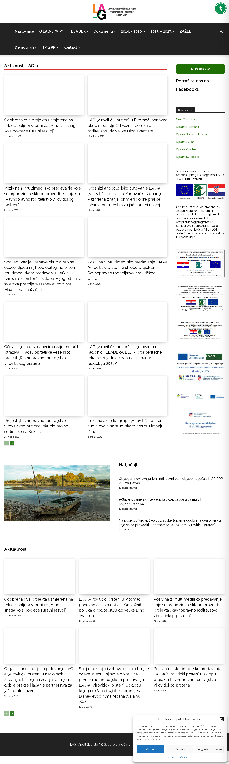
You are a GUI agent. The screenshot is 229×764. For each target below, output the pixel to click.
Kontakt (70, 47)
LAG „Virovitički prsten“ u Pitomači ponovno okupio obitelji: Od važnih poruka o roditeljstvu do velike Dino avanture (127, 125)
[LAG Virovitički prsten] (114, 12)
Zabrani (180, 749)
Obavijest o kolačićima (176, 757)
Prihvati (150, 749)
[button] (222, 719)
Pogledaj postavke (210, 749)
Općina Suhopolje (187, 157)
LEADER (78, 31)
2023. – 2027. (161, 31)
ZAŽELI (186, 31)
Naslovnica (24, 31)
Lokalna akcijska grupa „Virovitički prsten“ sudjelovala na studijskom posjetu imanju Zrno (126, 426)
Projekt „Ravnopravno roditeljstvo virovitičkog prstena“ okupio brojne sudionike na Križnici (36, 426)
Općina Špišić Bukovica (191, 134)
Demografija (25, 47)
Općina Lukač (185, 142)
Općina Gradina (186, 149)
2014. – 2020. (131, 31)
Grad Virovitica (185, 119)
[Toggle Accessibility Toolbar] (220, 8)
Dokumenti (103, 31)
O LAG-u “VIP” (51, 31)
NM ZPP (48, 47)
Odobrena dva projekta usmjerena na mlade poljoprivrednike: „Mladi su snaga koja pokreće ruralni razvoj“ (41, 125)
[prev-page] (6, 443)
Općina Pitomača (187, 126)
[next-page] (12, 443)
